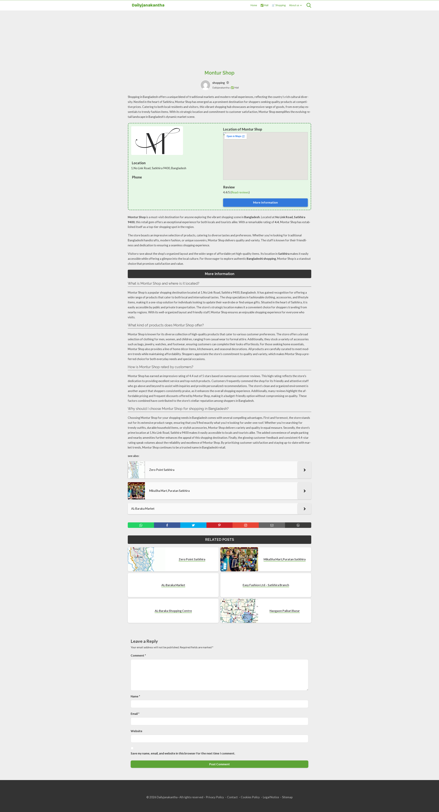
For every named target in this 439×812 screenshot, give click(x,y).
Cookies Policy (250, 797)
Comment (138, 655)
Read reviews (240, 192)
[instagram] (246, 525)
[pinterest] (219, 525)
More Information (265, 202)
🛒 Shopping (279, 5)
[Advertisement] (219, 36)
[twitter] (193, 525)
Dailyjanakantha (148, 5)
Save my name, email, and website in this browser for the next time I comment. (183, 753)
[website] (228, 83)
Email (135, 713)
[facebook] (167, 525)
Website (136, 731)
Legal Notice (271, 797)
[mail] (272, 525)
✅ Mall (264, 5)
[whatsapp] (141, 525)
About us (294, 5)
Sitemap (287, 797)
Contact (232, 797)
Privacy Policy (215, 797)
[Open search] (308, 5)
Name (135, 696)
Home (254, 5)
